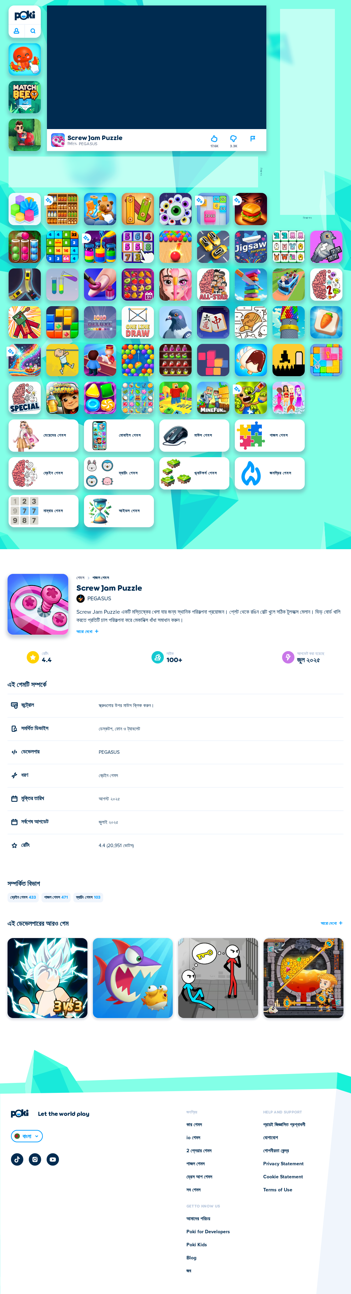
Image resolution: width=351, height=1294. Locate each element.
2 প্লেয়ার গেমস (198, 1150)
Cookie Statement (283, 1177)
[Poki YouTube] (53, 1159)
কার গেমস (194, 1124)
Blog (191, 1258)
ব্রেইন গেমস (23, 898)
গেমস (80, 578)
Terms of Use (277, 1190)
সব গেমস (193, 1190)
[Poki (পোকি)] (24, 15)
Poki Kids (196, 1245)
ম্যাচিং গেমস (88, 898)
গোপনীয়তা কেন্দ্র (276, 1150)
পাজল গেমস (101, 578)
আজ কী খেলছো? (33, 31)
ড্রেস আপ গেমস (199, 1177)
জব (188, 1271)
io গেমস (193, 1137)
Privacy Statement (283, 1164)
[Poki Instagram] (35, 1159)
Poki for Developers (208, 1231)
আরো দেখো (84, 631)
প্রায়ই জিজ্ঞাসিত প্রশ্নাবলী (284, 1124)
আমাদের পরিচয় (198, 1218)
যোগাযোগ (270, 1137)
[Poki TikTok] (17, 1159)
